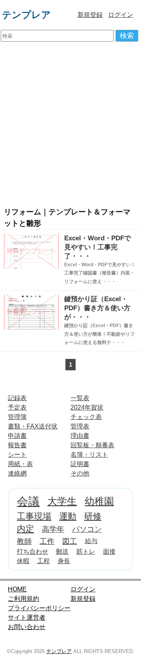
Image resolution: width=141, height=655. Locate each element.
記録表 (17, 398)
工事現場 (34, 516)
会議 (28, 501)
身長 (64, 561)
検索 (127, 36)
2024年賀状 (86, 407)
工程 (43, 561)
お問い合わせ (26, 627)
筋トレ (85, 551)
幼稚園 (99, 501)
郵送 (62, 551)
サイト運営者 (26, 617)
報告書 (17, 445)
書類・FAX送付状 (33, 426)
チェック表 (86, 416)
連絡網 (17, 473)
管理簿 (17, 416)
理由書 (79, 435)
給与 (91, 541)
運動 (67, 516)
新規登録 (90, 14)
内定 (25, 529)
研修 (92, 516)
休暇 (23, 561)
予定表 (17, 407)
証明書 (79, 464)
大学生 (62, 501)
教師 (24, 541)
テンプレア (26, 14)
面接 (109, 551)
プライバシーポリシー (39, 608)
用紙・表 (20, 464)
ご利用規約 (23, 598)
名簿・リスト (89, 454)
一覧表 (79, 398)
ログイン (120, 14)
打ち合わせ (32, 551)
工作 (47, 541)
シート (17, 454)
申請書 (17, 435)
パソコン (87, 529)
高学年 (53, 529)
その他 (79, 473)
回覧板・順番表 (92, 445)
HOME (17, 589)
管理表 (79, 426)
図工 (69, 541)
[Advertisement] (70, 124)
